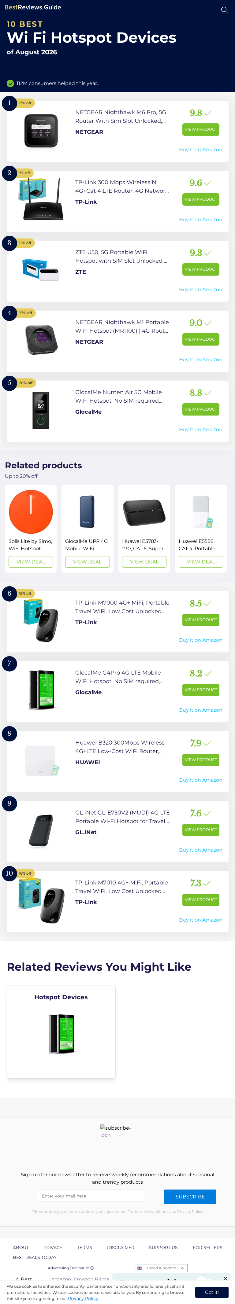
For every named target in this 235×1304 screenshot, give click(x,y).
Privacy (52, 1247)
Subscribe (190, 1197)
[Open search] (224, 10)
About (21, 1247)
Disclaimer (120, 1247)
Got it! (212, 1292)
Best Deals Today (35, 1257)
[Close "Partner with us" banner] (225, 1278)
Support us (163, 1247)
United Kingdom (160, 1268)
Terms (84, 1247)
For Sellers (207, 1247)
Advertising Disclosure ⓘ (71, 1268)
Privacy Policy (83, 1298)
